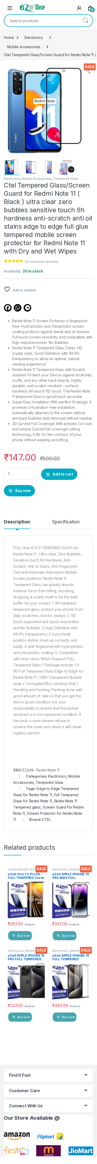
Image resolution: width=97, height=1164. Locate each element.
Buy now (23, 490)
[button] (88, 72)
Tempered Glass (65, 179)
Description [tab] (17, 522)
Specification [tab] (65, 522)
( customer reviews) (41, 261)
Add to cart (63, 474)
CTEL (46, 819)
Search (85, 21)
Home (9, 37)
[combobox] (41, 21)
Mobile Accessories (23, 47)
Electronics (34, 37)
